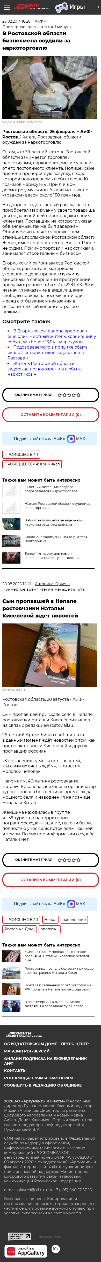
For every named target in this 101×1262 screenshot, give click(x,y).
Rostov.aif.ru (13, 690)
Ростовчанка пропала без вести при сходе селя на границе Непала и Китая (59, 971)
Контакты (15, 1070)
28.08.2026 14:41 (16, 584)
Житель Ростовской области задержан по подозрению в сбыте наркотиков (45, 369)
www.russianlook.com (22, 122)
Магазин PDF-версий (27, 1051)
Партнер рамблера (49, 1236)
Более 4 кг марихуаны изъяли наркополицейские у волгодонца (52, 556)
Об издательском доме (30, 1044)
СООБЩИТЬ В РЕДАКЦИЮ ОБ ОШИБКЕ (43, 1085)
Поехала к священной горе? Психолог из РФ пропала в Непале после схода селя (58, 987)
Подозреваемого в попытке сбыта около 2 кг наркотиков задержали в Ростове (48, 353)
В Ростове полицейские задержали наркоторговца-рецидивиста (53, 522)
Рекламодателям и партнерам (38, 1078)
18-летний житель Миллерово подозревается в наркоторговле (51, 489)
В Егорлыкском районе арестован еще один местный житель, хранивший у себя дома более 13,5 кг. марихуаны (52, 336)
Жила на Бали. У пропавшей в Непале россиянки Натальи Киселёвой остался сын (57, 956)
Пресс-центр (75, 1044)
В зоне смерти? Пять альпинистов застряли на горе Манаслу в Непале (54, 1004)
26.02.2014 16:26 (16, 21)
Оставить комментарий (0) (50, 414)
